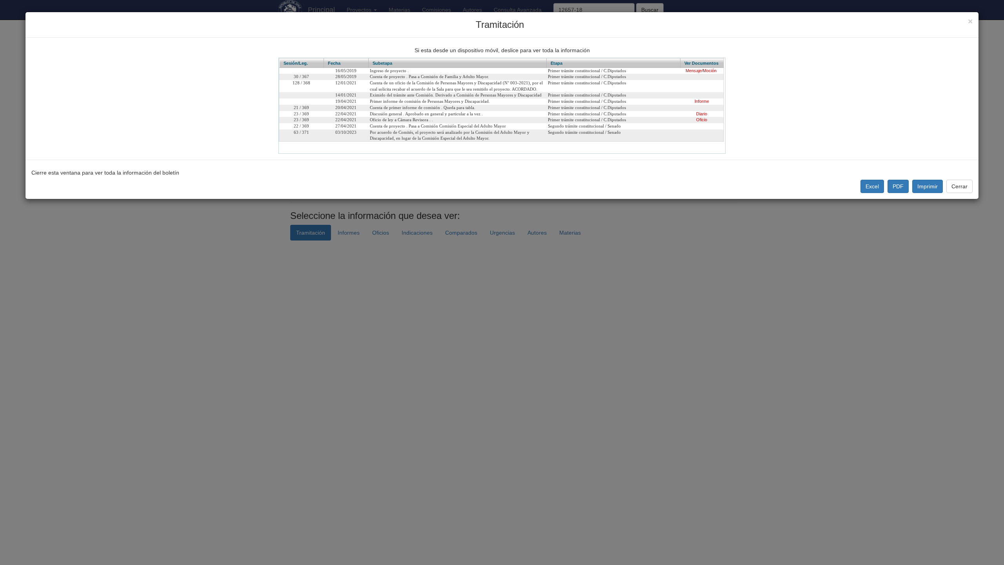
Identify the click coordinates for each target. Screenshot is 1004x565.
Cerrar (959, 186)
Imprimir (927, 186)
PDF (898, 186)
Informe (702, 101)
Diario (701, 113)
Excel (872, 186)
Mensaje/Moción (701, 70)
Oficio (701, 119)
